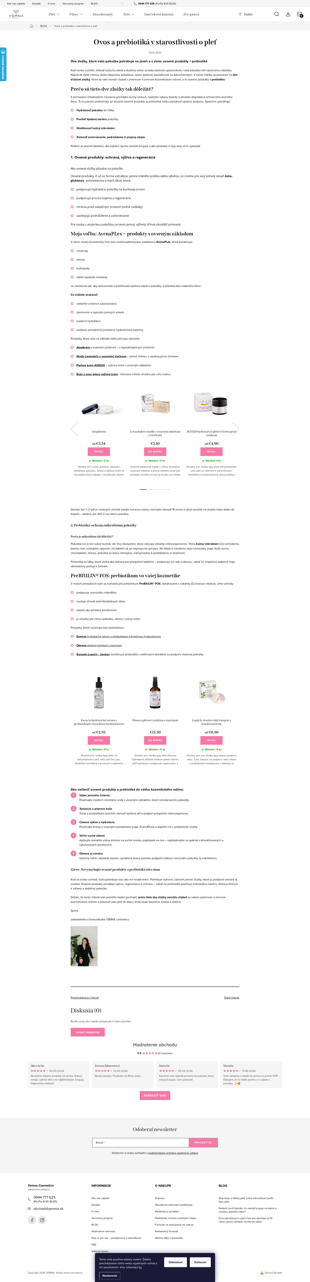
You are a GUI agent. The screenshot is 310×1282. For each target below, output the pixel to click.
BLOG (94, 3)
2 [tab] (151, 489)
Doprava (159, 1198)
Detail (98, 451)
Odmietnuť (175, 1262)
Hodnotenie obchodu (155, 1044)
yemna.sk (42, 1220)
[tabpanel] (99, 433)
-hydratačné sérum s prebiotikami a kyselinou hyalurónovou (118, 636)
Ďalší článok (231, 998)
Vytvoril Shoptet (273, 1272)
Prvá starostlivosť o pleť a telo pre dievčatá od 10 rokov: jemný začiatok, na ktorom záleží (246, 1219)
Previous (74, 429)
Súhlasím (200, 1262)
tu (140, 1267)
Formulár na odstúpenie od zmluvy (174, 1224)
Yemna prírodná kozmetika (32, 1220)
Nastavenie (109, 1276)
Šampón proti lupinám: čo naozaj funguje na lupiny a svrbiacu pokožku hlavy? (247, 1209)
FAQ (93, 1244)
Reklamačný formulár (166, 1231)
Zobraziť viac (155, 1095)
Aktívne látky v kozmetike (169, 1238)
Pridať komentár (88, 1032)
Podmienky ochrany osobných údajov (176, 1218)
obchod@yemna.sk (48, 1208)
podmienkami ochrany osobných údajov (173, 1153)
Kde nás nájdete (16, 3)
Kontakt (36, 3)
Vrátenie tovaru (99, 1251)
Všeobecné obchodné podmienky (173, 1204)
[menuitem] (54, 14)
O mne (51, 3)
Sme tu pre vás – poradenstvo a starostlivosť (116, 1238)
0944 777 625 (44, 1197)
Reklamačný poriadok (167, 1211)
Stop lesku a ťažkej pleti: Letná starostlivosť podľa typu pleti (246, 1199)
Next (235, 429)
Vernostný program (73, 3)
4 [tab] (166, 489)
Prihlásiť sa (203, 1142)
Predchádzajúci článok (85, 998)
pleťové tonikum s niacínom (99, 645)
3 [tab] (159, 489)
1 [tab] (143, 489)
